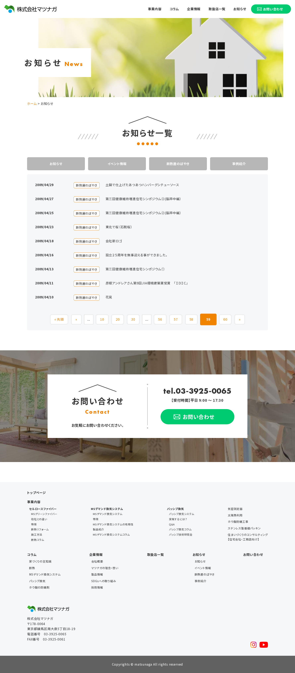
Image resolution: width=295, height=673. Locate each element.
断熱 (32, 568)
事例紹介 (239, 163)
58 (191, 319)
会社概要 (97, 561)
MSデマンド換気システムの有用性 (113, 524)
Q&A (172, 524)
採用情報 (97, 587)
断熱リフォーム (40, 529)
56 (160, 319)
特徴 (34, 524)
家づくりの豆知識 (40, 561)
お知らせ (239, 8)
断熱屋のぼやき (178, 163)
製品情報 (97, 574)
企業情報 (193, 8)
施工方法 (36, 534)
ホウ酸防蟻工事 (238, 522)
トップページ (36, 492)
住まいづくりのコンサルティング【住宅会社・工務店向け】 (248, 537)
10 (102, 319)
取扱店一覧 (217, 8)
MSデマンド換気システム (107, 514)
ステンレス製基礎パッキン (244, 528)
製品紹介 (98, 529)
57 (176, 319)
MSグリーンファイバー (44, 514)
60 (225, 319)
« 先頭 (59, 319)
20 (118, 319)
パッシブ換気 (37, 581)
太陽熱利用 (235, 515)
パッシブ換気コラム (180, 529)
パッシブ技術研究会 (180, 534)
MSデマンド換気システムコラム (111, 534)
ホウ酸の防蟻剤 (39, 587)
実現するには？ (178, 519)
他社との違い (39, 519)
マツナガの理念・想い (104, 568)
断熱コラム (37, 540)
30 (133, 319)
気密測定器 (235, 509)
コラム (174, 8)
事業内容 (154, 8)
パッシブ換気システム (181, 514)
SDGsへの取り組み (103, 581)
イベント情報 (117, 163)
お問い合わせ (253, 554)
